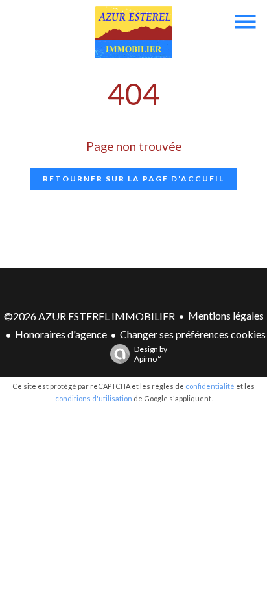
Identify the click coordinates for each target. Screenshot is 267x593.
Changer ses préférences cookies (193, 334)
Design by (150, 354)
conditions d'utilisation (93, 398)
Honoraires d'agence (61, 334)
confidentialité (210, 386)
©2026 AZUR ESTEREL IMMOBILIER (89, 316)
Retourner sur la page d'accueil (133, 178)
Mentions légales (226, 315)
